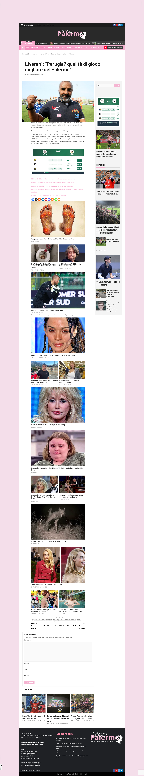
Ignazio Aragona (36, 763)
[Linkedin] (42, 199)
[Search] (103, 47)
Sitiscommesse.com (109, 122)
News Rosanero (35, 47)
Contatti (52, 25)
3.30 (51, 160)
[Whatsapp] (55, 199)
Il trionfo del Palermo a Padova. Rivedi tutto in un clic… (72, 626)
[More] (59, 199)
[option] (108, 144)
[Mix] (52, 199)
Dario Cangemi (29, 74)
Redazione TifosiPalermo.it (39, 720)
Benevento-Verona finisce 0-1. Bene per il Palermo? (43, 626)
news (58, 619)
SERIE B (44, 47)
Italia (54, 619)
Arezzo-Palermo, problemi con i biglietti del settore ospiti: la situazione (74, 43)
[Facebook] (33, 199)
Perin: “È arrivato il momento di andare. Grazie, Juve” (113, 43)
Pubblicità (46, 25)
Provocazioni (35, 620)
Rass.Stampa (95, 47)
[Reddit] (39, 199)
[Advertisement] (72, 11)
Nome (26, 664)
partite (78, 619)
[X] (36, 199)
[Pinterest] (45, 199)
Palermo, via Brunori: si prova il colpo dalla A (112, 241)
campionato (49, 619)
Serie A (50, 47)
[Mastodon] (49, 199)
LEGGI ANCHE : (52, 182)
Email (26, 670)
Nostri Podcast (66, 47)
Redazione (39, 25)
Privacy (1, 768)
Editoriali (57, 47)
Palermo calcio (72, 619)
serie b (40, 620)
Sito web (26, 675)
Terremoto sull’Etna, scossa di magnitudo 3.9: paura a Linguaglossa (112, 294)
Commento (28, 640)
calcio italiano (41, 619)
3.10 (55, 160)
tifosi (45, 620)
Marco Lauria (36, 765)
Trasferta (57, 620)
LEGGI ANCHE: (53, 179)
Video (87, 47)
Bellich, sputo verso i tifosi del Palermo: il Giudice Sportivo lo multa (58, 718)
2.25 (60, 160)
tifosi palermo (50, 620)
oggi (61, 619)
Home (27, 47)
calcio (35, 619)
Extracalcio (78, 47)
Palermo (66, 619)
